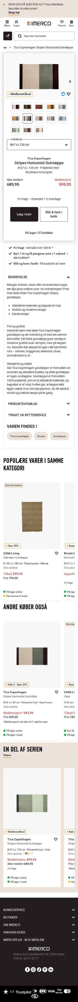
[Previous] (8, 82)
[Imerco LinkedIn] (50, 969)
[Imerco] (39, 23)
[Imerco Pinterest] (44, 969)
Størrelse (16, 139)
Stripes (41, 436)
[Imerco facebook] (27, 969)
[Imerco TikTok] (39, 969)
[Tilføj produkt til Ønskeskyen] (63, 94)
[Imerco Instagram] (33, 969)
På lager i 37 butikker (39, 232)
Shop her (14, 12)
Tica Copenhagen (19, 436)
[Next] (70, 82)
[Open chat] (7, 36)
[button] (39, 158)
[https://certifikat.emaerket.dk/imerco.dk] (34, 996)
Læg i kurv (24, 214)
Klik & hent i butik (54, 214)
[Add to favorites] (68, 94)
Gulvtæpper (59, 436)
